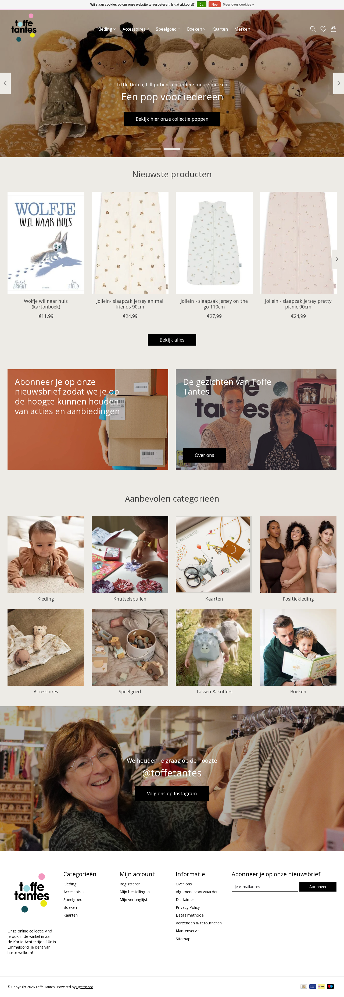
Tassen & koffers (214, 691)
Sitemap (183, 938)
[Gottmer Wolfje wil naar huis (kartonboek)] (46, 243)
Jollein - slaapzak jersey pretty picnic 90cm (298, 304)
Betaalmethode (190, 915)
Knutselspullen (129, 598)
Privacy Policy (188, 907)
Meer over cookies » (238, 4)
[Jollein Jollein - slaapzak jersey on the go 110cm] (214, 243)
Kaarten (220, 29)
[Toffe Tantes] (23, 29)
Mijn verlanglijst (134, 899)
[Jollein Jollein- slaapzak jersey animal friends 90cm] (130, 243)
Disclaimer (185, 899)
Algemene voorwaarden (197, 891)
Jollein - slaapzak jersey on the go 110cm (214, 304)
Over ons (184, 883)
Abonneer (318, 886)
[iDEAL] (321, 987)
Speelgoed (130, 691)
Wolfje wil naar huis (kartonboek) (46, 304)
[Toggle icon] (313, 29)
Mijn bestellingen (135, 891)
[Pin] (312, 987)
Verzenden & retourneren (199, 922)
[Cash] (303, 987)
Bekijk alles (172, 339)
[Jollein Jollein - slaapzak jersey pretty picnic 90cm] (298, 243)
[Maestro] (330, 987)
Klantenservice (189, 930)
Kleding (45, 598)
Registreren (130, 883)
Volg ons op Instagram (172, 793)
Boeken (298, 691)
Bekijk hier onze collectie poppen (172, 119)
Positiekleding (298, 598)
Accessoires (46, 691)
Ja (201, 4)
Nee (215, 4)
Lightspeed (84, 987)
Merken (242, 29)
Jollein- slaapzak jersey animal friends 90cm (129, 304)
